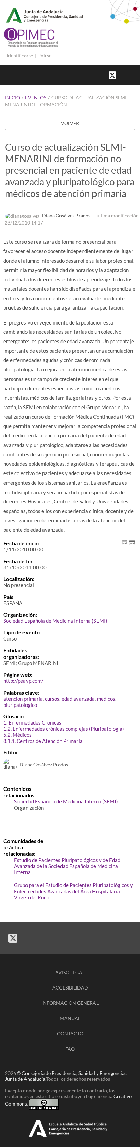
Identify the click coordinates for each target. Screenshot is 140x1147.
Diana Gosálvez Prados (66, 215)
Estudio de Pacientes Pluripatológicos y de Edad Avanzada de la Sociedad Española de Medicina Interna (67, 866)
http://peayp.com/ (23, 681)
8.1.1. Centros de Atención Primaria (43, 741)
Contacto (70, 1033)
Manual (70, 1018)
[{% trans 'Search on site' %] (136, 74)
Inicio (12, 97)
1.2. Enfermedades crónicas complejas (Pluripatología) (63, 729)
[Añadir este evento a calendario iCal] (124, 542)
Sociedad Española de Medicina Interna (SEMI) (55, 621)
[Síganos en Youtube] (129, 74)
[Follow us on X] (112, 74)
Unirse (44, 56)
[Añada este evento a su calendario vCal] (132, 542)
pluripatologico (20, 705)
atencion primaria (23, 699)
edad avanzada (78, 699)
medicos (106, 699)
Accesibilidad (70, 988)
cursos (52, 699)
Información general (70, 1003)
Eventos (35, 97)
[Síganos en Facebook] (123, 74)
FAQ (70, 1049)
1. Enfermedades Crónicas (32, 722)
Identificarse (20, 56)
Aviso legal (70, 972)
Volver (70, 123)
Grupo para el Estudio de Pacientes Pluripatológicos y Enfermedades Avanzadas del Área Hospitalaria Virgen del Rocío (73, 891)
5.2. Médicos (17, 735)
